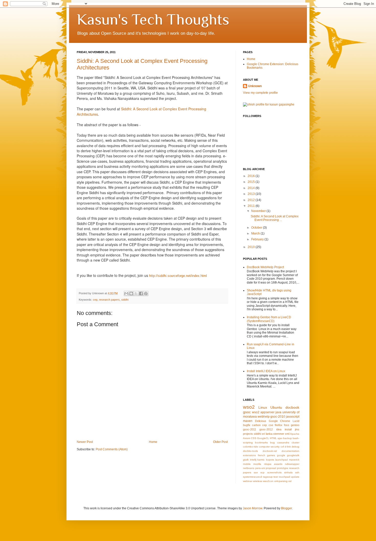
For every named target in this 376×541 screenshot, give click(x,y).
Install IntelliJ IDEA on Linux (266, 371)
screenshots (274, 472)
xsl (289, 481)
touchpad (284, 476)
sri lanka (267, 433)
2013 (252, 194)
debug (295, 446)
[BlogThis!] (131, 293)
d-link (288, 446)
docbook (292, 407)
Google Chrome (279, 420)
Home (153, 442)
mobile (247, 464)
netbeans (248, 468)
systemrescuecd (252, 476)
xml (287, 433)
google (281, 455)
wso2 (249, 407)
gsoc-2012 (266, 429)
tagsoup (268, 476)
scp (262, 472)
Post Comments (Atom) (112, 449)
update (295, 476)
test (275, 476)
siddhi (124, 299)
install (288, 429)
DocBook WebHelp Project (265, 267)
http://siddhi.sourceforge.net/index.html (178, 276)
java (278, 412)
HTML (273, 438)
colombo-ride (250, 446)
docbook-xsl (270, 451)
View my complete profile (260, 93)
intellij (253, 459)
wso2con (268, 481)
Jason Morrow (252, 508)
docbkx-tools (250, 451)
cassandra (283, 442)
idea (278, 429)
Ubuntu (276, 407)
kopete (270, 459)
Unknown (255, 86)
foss (286, 425)
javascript (292, 416)
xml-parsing (280, 481)
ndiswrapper (292, 464)
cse (271, 425)
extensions (249, 455)
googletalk (293, 455)
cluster (295, 442)
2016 (252, 176)
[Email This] (126, 293)
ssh (297, 472)
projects (248, 433)
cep (95, 299)
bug (272, 442)
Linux (262, 407)
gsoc (247, 412)
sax (256, 472)
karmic (261, 459)
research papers (109, 299)
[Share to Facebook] (140, 293)
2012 (252, 200)
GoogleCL (263, 438)
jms (297, 429)
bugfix (246, 425)
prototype (282, 468)
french (261, 455)
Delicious (260, 420)
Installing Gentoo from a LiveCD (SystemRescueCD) (269, 319)
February (257, 239)
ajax (280, 438)
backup (287, 438)
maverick (294, 459)
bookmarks (261, 442)
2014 (252, 188)
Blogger (286, 508)
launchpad (281, 459)
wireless (257, 481)
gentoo (295, 425)
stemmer (278, 433)
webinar (247, 481)
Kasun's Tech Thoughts (153, 19)
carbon (256, 425)
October (257, 227)
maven (247, 421)
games (271, 455)
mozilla (257, 464)
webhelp (264, 416)
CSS (253, 438)
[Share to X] (136, 293)
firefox (278, 425)
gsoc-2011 (249, 429)
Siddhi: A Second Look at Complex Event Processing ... (274, 218)
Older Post (220, 442)
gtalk (246, 459)
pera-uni (260, 468)
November (259, 211)
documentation (290, 451)
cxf (282, 446)
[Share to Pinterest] (145, 293)
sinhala (288, 472)
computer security (269, 446)
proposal (271, 468)
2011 (252, 206)
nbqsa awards (273, 464)
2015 (252, 182)
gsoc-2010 (277, 416)
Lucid (296, 420)
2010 (252, 247)
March (256, 233)
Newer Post (85, 442)
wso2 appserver (263, 412)
